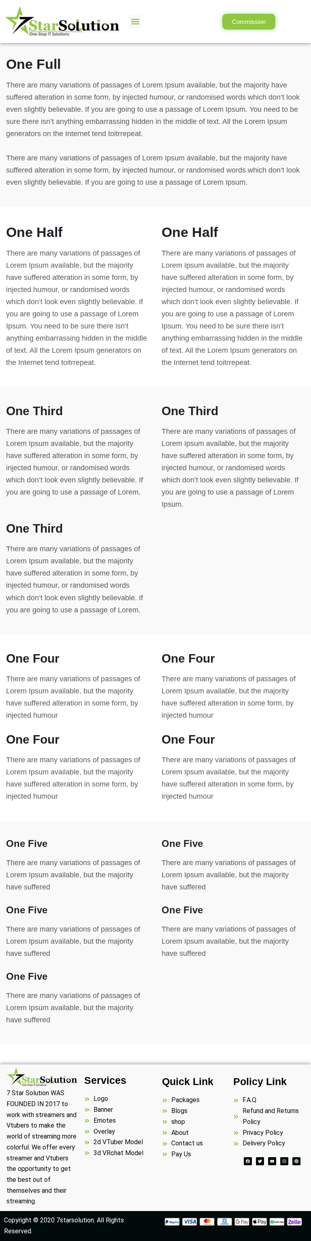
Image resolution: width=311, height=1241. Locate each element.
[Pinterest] (296, 1161)
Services (105, 1080)
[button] (135, 21)
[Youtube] (272, 1161)
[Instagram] (284, 1161)
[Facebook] (248, 1161)
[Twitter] (260, 1161)
